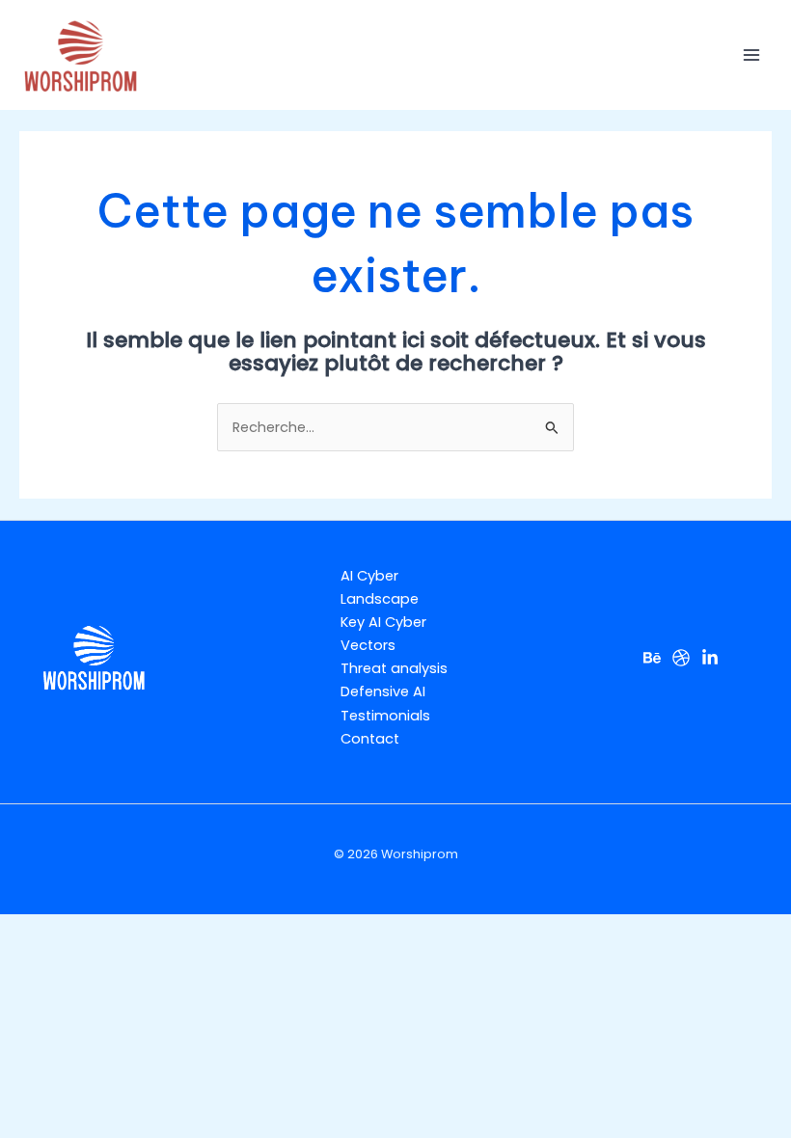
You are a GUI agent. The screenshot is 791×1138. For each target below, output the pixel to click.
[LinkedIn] (710, 657)
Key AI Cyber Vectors (383, 633)
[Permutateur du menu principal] (751, 55)
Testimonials (385, 715)
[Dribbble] (681, 657)
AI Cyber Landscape (380, 587)
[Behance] (652, 657)
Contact (370, 738)
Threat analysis (394, 668)
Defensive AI (383, 691)
